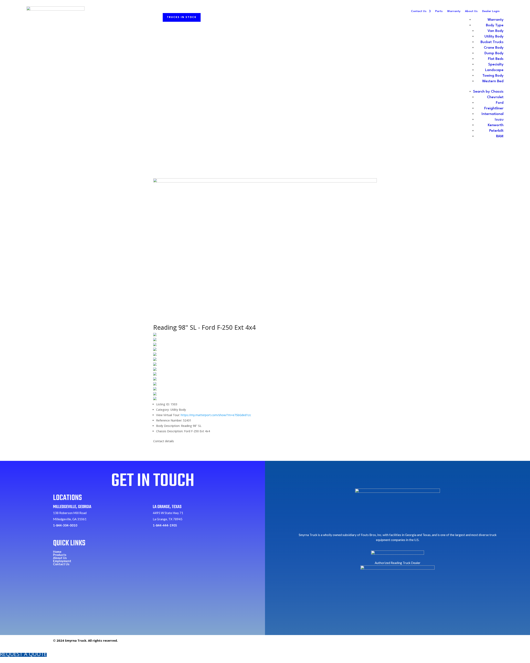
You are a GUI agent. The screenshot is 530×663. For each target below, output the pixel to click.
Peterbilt (496, 131)
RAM (500, 136)
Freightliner (494, 108)
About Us (471, 11)
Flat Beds (496, 59)
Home (57, 551)
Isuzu (499, 119)
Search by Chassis (488, 91)
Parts (439, 11)
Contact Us (418, 11)
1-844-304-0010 (65, 525)
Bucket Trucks (492, 42)
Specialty (496, 64)
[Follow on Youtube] (473, 642)
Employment (62, 561)
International (493, 114)
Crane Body (494, 48)
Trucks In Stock (181, 17)
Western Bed (493, 81)
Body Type (495, 25)
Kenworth (496, 125)
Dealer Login (491, 11)
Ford (500, 103)
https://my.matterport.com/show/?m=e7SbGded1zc (216, 415)
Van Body (496, 31)
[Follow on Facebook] (454, 642)
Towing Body (493, 75)
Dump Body (494, 53)
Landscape (494, 70)
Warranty (453, 11)
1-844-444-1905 (165, 525)
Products (59, 555)
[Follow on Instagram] (463, 642)
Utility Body (494, 36)
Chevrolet (495, 97)
